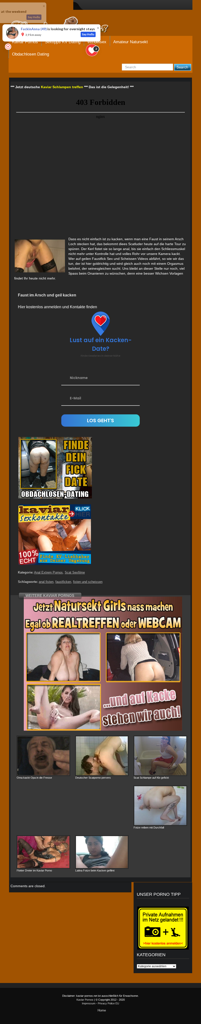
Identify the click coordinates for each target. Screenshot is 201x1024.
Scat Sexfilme (75, 572)
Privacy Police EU (108, 1003)
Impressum (88, 1003)
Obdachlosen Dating (30, 54)
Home (102, 1010)
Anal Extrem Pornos (48, 572)
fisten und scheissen (87, 582)
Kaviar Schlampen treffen (62, 87)
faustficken (63, 582)
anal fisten (46, 582)
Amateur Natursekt (130, 42)
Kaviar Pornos (84, 999)
